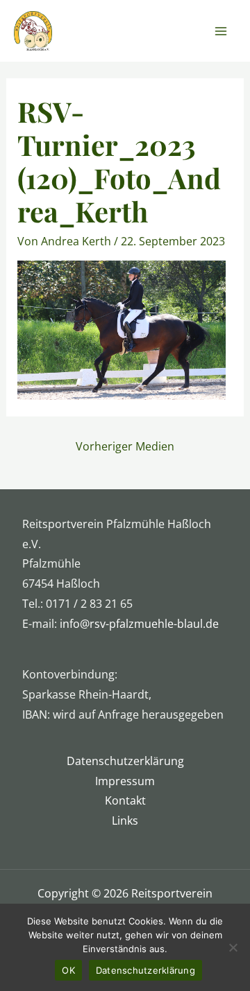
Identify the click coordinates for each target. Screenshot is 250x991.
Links (125, 820)
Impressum (125, 781)
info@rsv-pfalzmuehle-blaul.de (139, 623)
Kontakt (125, 800)
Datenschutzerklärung (125, 761)
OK (68, 970)
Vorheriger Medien (125, 446)
